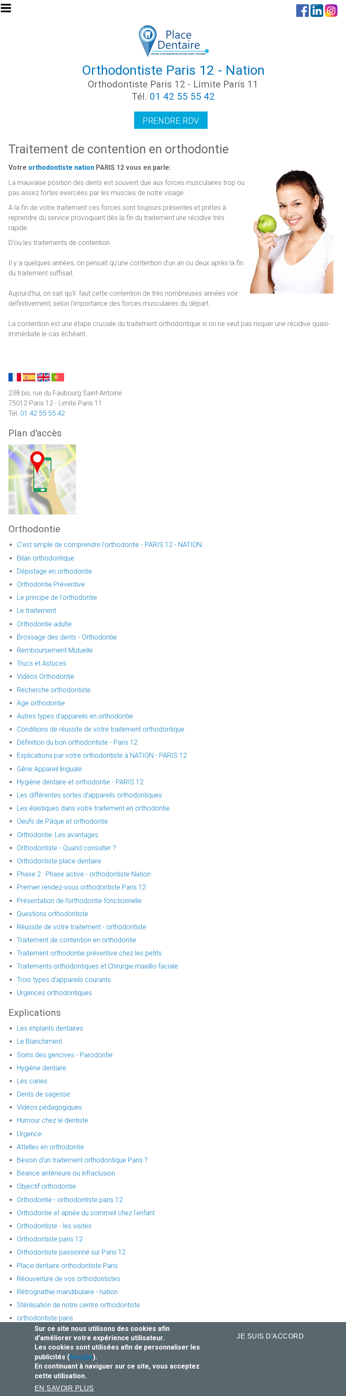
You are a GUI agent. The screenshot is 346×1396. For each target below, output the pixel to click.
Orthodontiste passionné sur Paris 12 (71, 1252)
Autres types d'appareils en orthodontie (75, 716)
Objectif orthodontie (46, 1186)
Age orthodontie (41, 703)
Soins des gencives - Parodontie (65, 1055)
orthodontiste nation (61, 167)
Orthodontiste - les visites (54, 1226)
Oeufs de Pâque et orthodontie (62, 821)
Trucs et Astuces (41, 663)
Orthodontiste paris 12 (50, 1239)
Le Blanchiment (39, 1041)
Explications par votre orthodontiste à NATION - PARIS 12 (102, 755)
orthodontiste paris (45, 1318)
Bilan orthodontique (45, 558)
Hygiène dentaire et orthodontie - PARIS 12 (80, 782)
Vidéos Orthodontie (45, 676)
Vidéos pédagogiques (49, 1107)
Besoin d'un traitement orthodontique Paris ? (82, 1160)
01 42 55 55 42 (182, 96)
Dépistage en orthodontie (54, 571)
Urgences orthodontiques (54, 993)
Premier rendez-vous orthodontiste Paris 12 (81, 887)
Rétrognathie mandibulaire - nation (67, 1292)
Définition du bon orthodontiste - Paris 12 (77, 742)
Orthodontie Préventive (51, 584)
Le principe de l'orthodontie (57, 597)
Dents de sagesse (43, 1094)
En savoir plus (64, 1388)
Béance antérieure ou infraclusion (66, 1173)
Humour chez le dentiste (52, 1120)
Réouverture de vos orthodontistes (68, 1279)
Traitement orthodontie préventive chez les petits (89, 953)
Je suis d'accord (270, 1336)
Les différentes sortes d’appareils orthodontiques (89, 795)
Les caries (32, 1081)
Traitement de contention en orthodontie (76, 940)
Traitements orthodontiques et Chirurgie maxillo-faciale (97, 966)
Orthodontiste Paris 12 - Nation (173, 70)
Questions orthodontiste (52, 914)
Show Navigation (9, 10)
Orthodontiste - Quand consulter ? (66, 848)
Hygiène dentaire (41, 1068)
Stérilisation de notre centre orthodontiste (78, 1305)
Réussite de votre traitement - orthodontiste (81, 927)
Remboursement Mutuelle (55, 650)
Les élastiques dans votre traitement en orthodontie (93, 808)
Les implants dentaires (50, 1028)
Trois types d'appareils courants (64, 980)
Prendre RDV (171, 121)
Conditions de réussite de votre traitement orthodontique (100, 729)
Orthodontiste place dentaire (59, 861)
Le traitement (36, 611)
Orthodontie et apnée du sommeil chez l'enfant (86, 1213)
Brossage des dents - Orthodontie (67, 637)
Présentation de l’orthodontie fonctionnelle (79, 901)
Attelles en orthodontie (50, 1147)
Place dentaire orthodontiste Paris (67, 1266)
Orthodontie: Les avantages (57, 835)
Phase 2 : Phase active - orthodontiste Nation (84, 874)
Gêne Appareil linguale (49, 769)
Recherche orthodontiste (54, 690)
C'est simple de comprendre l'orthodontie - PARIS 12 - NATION (109, 545)
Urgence (29, 1134)
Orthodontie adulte (44, 624)
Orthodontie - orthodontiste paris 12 (70, 1200)
